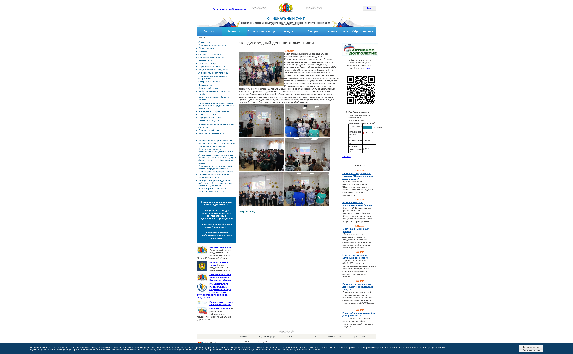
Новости (234, 31)
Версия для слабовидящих (229, 9)
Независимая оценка (208, 121)
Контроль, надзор (207, 63)
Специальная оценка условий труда (216, 124)
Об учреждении (206, 48)
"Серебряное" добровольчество (213, 111)
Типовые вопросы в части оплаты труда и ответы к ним (214, 175)
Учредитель (204, 42)
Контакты (202, 51)
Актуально (203, 127)
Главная (209, 31)
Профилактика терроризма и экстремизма (212, 77)
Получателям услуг (261, 31)
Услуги (288, 31)
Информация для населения (212, 45)
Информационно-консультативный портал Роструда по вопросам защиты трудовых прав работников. (215, 169)
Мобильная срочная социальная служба (214, 92)
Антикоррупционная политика (213, 73)
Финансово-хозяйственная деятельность (211, 58)
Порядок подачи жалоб (209, 117)
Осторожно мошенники (209, 82)
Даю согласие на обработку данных (531, 348)
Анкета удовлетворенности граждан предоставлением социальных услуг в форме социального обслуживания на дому (217, 159)
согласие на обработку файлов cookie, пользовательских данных (107, 347)
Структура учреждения (209, 54)
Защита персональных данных (213, 69)
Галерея (313, 31)
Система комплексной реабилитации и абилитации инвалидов (216, 235)
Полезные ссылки (207, 114)
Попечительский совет (209, 130)
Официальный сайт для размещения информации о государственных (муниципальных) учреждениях (216, 214)
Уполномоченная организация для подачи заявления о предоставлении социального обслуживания (216, 143)
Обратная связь (363, 31)
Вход (369, 8)
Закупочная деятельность (211, 133)
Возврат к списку (247, 212)
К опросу (346, 156)
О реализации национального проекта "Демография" (216, 203)
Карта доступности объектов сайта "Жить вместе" (216, 225)
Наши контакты (338, 31)
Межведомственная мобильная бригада (213, 98)
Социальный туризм (208, 88)
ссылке (366, 68)
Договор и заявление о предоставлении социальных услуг (215, 150)
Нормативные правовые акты (212, 66)
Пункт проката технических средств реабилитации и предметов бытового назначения (216, 105)
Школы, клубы (205, 85)
